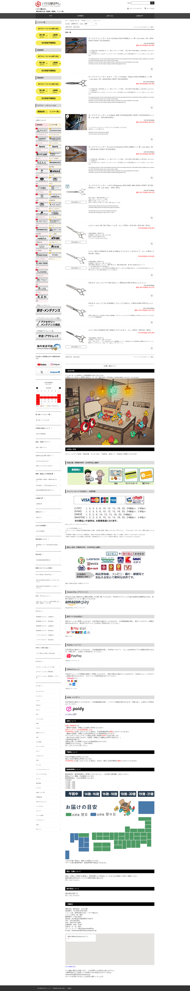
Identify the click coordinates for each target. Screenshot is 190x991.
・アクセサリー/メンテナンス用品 (48, 318)
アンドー (38, 778)
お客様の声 (139, 16)
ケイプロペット (40, 820)
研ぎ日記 (38, 554)
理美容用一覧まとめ (74, 20)
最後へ (152, 27)
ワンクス (38, 788)
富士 (37, 714)
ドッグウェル (39, 806)
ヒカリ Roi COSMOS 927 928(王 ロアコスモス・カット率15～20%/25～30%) (119, 330)
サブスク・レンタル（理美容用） (45, 671)
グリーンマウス (40, 746)
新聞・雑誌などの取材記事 (44, 474)
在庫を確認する (75, 202)
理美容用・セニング (86, 20)
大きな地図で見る (70, 966)
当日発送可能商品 (48, 43)
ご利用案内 (80, 16)
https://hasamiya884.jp (86, 928)
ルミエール (39, 696)
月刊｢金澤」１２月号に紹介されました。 (47, 485)
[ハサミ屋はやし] (48, 7)
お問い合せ (109, 16)
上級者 (56, 36)
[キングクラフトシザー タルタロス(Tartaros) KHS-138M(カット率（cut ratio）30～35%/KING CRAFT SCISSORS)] (76, 154)
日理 (37, 824)
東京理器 (38, 783)
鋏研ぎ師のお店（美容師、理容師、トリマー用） (50, 11)
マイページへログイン (135, 8)
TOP (50, 16)
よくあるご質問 (70, 714)
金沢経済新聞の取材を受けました (45, 490)
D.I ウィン (38, 829)
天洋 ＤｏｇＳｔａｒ (41, 801)
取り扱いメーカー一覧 (43, 414)
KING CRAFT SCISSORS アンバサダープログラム (47, 587)
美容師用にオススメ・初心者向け (45, 630)
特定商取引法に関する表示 (59, 988)
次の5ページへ (146, 27)
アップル (38, 765)
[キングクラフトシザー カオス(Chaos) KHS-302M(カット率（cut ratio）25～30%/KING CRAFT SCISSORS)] (76, 45)
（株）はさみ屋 (148, 988)
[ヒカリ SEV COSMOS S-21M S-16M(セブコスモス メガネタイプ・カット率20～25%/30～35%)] (76, 258)
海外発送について (41, 539)
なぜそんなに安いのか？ (44, 455)
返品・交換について (42, 442)
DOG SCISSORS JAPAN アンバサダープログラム (47, 580)
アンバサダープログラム (44, 574)
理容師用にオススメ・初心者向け (45, 621)
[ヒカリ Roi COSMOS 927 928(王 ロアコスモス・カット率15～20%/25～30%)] (76, 337)
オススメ (38, 611)
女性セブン (39, 512)
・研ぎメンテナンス (43, 305)
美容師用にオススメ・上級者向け (45, 626)
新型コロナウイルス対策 (44, 568)
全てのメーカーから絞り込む (48, 28)
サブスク (38, 661)
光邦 (37, 760)
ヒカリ (38, 700)
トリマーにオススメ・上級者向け (45, 635)
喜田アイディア (40, 733)
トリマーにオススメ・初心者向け (45, 639)
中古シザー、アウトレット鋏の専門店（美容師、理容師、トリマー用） (47, 602)
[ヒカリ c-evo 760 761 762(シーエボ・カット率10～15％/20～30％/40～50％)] (76, 232)
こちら (74, 880)
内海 (37, 723)
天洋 (37, 737)
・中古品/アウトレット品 (44, 331)
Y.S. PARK (39, 742)
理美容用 (42, 112)
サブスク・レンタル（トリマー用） (45, 667)
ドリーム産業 (39, 815)
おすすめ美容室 (41, 525)
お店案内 (69, 988)
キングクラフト (40, 691)
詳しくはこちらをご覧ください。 (77, 745)
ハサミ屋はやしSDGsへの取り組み (45, 653)
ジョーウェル (39, 719)
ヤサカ (38, 728)
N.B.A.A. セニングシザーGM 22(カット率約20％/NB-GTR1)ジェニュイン (117, 283)
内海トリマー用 (40, 792)
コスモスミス (39, 755)
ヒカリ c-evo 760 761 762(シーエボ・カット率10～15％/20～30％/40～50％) (119, 225)
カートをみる (150, 8)
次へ (142, 27)
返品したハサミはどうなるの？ (44, 465)
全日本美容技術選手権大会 (43, 560)
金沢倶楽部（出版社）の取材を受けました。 (46, 480)
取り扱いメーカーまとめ (42, 420)
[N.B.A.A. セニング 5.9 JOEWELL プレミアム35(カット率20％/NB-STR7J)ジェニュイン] (76, 310)
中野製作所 (39, 797)
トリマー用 (55, 112)
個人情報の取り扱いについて (44, 988)
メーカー (38, 686)
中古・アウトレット (42, 596)
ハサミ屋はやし (41, 9)
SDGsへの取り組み (42, 648)
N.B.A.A (38, 705)
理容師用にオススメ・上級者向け (45, 616)
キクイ (38, 751)
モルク (38, 710)
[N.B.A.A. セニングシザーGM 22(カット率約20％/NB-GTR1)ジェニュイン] (76, 290)
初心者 (43, 36)
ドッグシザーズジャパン (42, 769)
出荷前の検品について (43, 428)
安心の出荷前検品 (41, 434)
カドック (38, 811)
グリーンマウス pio (41, 774)
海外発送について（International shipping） (47, 545)
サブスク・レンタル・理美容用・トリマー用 (47, 677)
